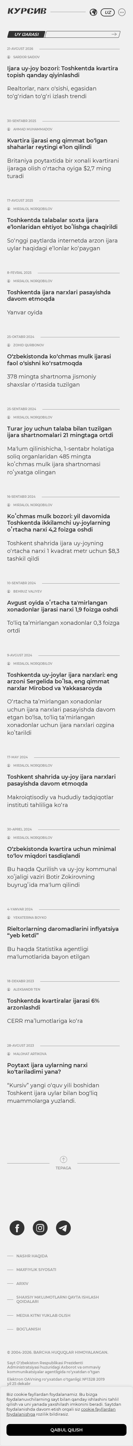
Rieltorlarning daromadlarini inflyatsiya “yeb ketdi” (63, 932)
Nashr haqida (32, 1256)
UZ (108, 12)
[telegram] (63, 1227)
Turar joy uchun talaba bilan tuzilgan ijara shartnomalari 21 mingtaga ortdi (60, 432)
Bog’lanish (28, 1329)
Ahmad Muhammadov (32, 129)
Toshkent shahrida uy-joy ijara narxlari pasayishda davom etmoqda (61, 780)
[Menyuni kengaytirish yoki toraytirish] (122, 12)
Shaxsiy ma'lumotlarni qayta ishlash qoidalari (57, 1299)
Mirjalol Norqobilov (32, 209)
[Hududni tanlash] (93, 12)
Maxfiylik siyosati (36, 1270)
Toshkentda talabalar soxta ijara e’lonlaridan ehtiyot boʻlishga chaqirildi (62, 223)
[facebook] (17, 1227)
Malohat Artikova (29, 1054)
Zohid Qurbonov (28, 345)
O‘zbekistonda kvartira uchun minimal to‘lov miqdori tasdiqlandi (61, 852)
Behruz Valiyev (27, 592)
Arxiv (22, 1284)
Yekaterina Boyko (29, 918)
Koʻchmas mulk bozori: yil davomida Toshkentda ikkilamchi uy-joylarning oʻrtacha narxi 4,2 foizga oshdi (58, 523)
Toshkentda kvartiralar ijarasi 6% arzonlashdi (53, 1004)
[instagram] (40, 1227)
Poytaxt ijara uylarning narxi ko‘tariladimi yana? (47, 1069)
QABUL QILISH (66, 1430)
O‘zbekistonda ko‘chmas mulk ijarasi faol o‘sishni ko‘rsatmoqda (59, 360)
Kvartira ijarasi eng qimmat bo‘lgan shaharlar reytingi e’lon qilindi (57, 144)
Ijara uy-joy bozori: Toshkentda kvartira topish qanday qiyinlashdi (62, 72)
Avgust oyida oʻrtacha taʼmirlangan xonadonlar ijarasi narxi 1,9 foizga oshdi (62, 606)
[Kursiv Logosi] (27, 11)
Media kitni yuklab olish (43, 1315)
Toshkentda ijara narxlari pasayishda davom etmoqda (59, 296)
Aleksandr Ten (26, 990)
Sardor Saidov (26, 57)
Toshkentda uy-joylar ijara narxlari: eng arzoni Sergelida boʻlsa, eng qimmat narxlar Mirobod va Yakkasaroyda (62, 682)
